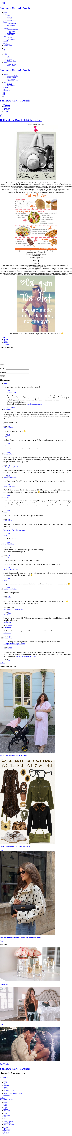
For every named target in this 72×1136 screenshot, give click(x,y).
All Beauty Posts (11, 20)
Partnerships (7, 1115)
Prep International (8, 427)
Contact (6, 1118)
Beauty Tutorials (8, 1121)
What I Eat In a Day (12, 34)
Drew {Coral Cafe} (9, 544)
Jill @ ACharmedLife (9, 486)
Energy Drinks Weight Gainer (14, 644)
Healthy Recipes (11, 31)
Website (3, 372)
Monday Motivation (12, 29)
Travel (5, 22)
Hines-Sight (7, 557)
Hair (8, 15)
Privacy (6, 1088)
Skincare (9, 19)
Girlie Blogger (8, 520)
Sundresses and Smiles (10, 477)
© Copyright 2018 (9, 1090)
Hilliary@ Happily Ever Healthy (13, 467)
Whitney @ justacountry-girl (11, 569)
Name (3, 365)
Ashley (5, 445)
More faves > (4, 1077)
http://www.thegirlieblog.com (14, 530)
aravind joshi (7, 627)
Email (3, 368)
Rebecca (6, 535)
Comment (4, 361)
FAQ (5, 1116)
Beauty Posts (4, 984)
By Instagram (10, 39)
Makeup (9, 17)
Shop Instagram (8, 1110)
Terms (5, 1087)
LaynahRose (7, 409)
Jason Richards (8, 648)
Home (5, 1081)
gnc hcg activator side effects (26, 656)
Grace (5, 512)
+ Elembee (6, 1095)
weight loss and (11, 392)
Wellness (6, 28)
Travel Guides (11, 25)
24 (0, 116)
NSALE (6, 41)
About (5, 1082)
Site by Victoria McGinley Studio (13, 1093)
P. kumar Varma (8, 638)
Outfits (5, 12)
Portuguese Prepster (9, 454)
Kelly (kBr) (7, 497)
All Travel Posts (11, 23)
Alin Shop (7, 633)
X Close (2, 663)
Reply (8, 390)
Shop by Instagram (9, 1124)
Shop (5, 36)
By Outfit (9, 37)
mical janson (7, 614)
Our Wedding (4, 1064)
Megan (5, 383)
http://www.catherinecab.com (14, 609)
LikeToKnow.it (8, 45)
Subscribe (6, 1085)
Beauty (5, 14)
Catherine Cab (8, 597)
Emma (5, 580)
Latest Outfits (5, 1024)
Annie (5, 436)
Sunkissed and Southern (10, 589)
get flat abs (7, 622)
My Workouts (11, 33)
